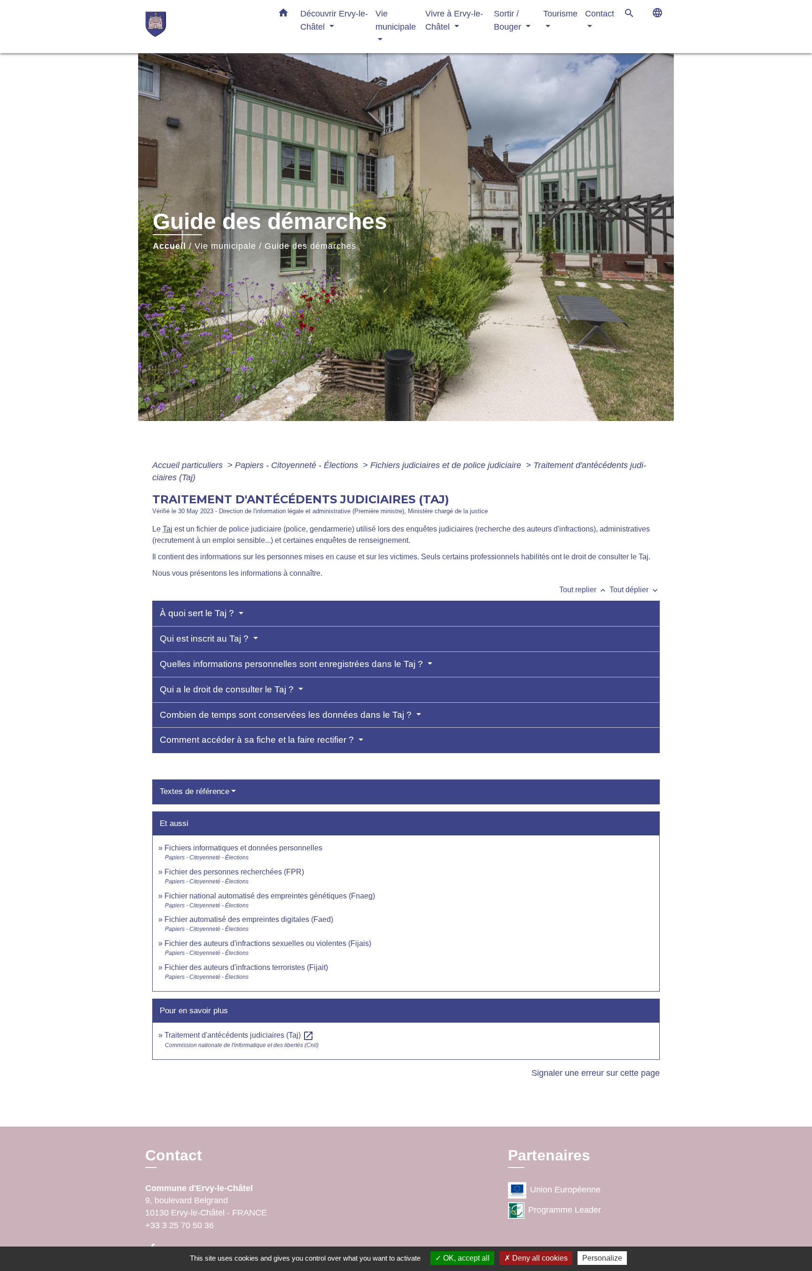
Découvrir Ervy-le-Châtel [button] (334, 20)
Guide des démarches (310, 246)
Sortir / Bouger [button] (508, 20)
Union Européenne (565, 1189)
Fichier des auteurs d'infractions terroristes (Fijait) (246, 967)
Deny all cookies (539, 1258)
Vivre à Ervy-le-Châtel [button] (454, 20)
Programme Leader (564, 1210)
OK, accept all (465, 1258)
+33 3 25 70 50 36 (179, 1225)
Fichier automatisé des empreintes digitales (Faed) (248, 919)
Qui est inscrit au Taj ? (205, 638)
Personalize (602, 1258)
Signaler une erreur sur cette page (595, 1073)
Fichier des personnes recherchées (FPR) (234, 872)
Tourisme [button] (560, 13)
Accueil (169, 246)
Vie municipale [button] (395, 20)
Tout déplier (634, 590)
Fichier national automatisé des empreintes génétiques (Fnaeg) (269, 896)
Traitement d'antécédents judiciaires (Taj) (239, 1035)
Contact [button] (599, 13)
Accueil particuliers (188, 465)
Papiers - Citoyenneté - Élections (297, 465)
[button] (283, 14)
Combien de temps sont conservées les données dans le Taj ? (287, 715)
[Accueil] (204, 26)
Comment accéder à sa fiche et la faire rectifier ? (258, 740)
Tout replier (583, 590)
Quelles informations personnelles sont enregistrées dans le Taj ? (292, 664)
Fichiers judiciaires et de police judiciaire (446, 465)
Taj (167, 529)
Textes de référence (194, 791)
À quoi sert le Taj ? (198, 613)
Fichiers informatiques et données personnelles (243, 848)
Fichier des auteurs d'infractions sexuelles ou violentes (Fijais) (267, 943)
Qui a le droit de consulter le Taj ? (228, 689)
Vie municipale (225, 246)
